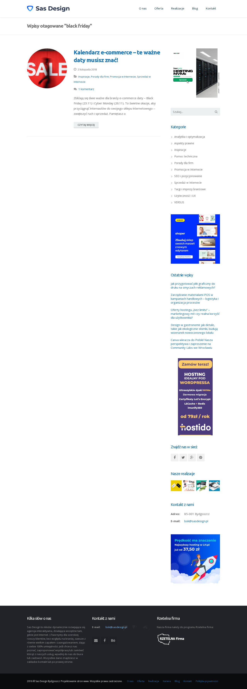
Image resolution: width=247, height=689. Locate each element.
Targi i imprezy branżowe (190, 189)
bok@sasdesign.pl (196, 521)
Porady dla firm (100, 76)
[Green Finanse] (201, 485)
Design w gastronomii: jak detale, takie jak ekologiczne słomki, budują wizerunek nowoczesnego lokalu (194, 328)
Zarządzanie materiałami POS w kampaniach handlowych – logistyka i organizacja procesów (194, 298)
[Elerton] (214, 485)
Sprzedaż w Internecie (188, 182)
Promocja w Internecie (123, 76)
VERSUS (179, 202)
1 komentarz (86, 89)
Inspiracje (84, 76)
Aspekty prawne (184, 143)
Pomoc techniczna (185, 156)
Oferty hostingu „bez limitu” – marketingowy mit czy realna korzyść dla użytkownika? (195, 313)
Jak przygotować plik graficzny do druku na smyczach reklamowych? (193, 285)
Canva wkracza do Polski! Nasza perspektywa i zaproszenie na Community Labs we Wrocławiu (192, 344)
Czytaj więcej (86, 125)
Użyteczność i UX (185, 196)
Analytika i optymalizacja (189, 136)
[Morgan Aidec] (176, 485)
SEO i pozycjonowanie (188, 176)
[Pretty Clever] (189, 485)
